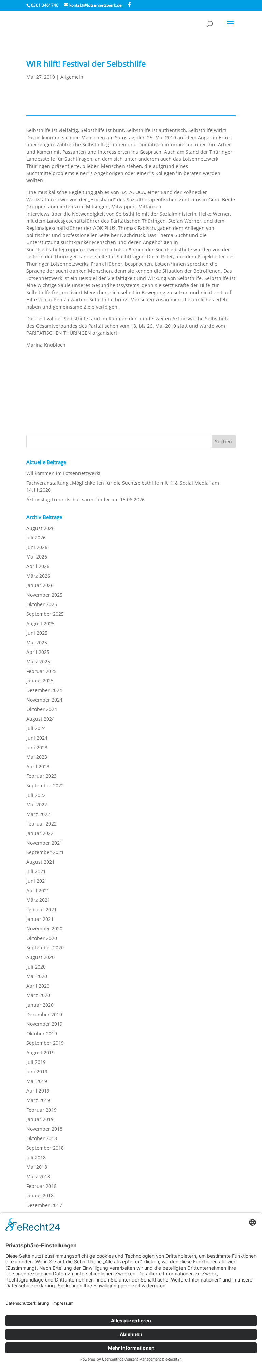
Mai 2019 (36, 1081)
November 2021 (44, 842)
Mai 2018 (36, 1167)
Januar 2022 (40, 833)
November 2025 (44, 595)
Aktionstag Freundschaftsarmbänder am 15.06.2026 (85, 499)
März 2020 (38, 995)
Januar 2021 (40, 919)
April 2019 (37, 1090)
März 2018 (38, 1176)
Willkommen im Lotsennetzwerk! (63, 473)
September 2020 (45, 947)
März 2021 (38, 900)
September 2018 (45, 1148)
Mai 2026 (36, 556)
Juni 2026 (36, 547)
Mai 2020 (36, 976)
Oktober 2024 (41, 709)
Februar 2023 (41, 776)
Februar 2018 (41, 1186)
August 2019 (40, 1052)
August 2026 (40, 528)
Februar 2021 (41, 909)
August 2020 (40, 957)
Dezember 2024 (44, 690)
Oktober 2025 (41, 604)
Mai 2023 (36, 757)
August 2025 (40, 623)
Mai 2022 (36, 804)
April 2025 (37, 652)
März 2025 (38, 661)
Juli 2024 (36, 728)
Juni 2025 (36, 633)
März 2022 (38, 814)
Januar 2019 (40, 1119)
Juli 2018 (36, 1157)
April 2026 (37, 566)
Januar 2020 (40, 1005)
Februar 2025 (41, 671)
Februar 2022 (41, 823)
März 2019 (38, 1100)
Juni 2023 (36, 747)
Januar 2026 (40, 585)
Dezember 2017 (44, 1205)
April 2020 (37, 986)
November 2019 (44, 1024)
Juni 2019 (36, 1071)
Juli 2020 (36, 966)
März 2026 (38, 575)
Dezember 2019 (44, 1014)
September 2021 (45, 852)
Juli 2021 (36, 871)
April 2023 (37, 766)
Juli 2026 (36, 537)
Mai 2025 (36, 642)
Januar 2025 (40, 680)
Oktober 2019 (41, 1033)
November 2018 (44, 1129)
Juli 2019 (36, 1062)
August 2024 (40, 719)
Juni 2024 (36, 738)
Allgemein (71, 77)
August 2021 (40, 862)
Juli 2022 (36, 795)
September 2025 (45, 614)
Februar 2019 (41, 1109)
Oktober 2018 (41, 1138)
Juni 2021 (36, 881)
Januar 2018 (40, 1195)
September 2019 (45, 1043)
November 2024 (44, 699)
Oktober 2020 (41, 938)
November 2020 (44, 928)
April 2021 (37, 890)
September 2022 (45, 785)
